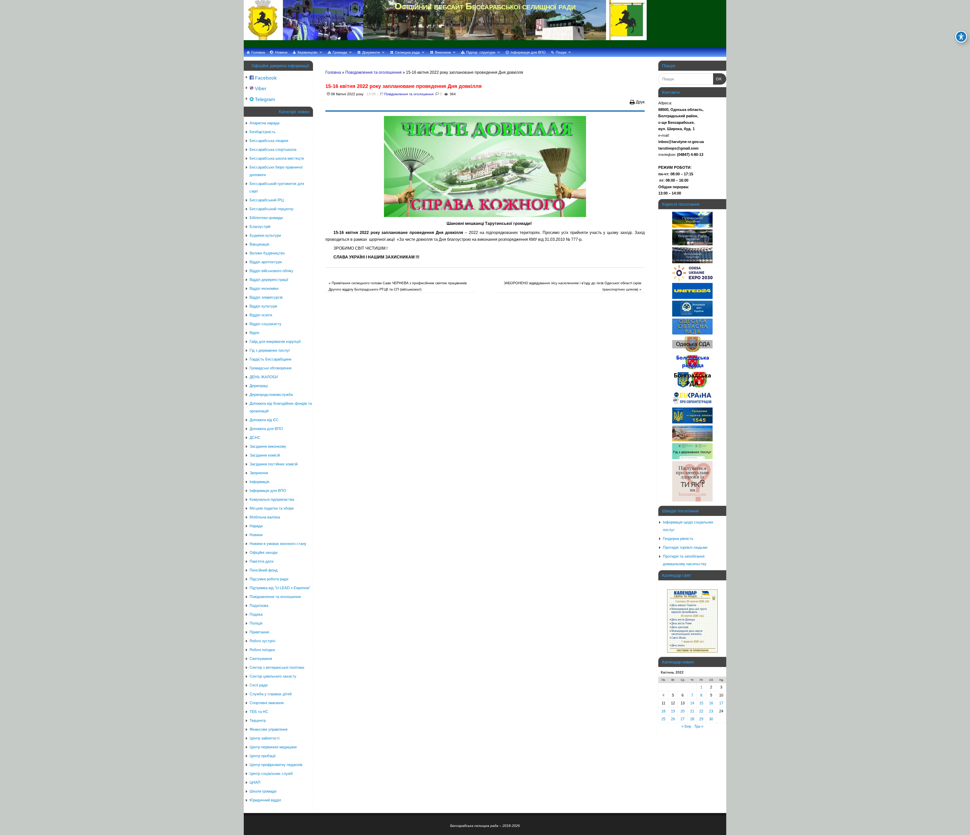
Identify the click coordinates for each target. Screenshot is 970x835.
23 (711, 711)
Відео (254, 332)
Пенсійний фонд (264, 570)
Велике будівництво (267, 253)
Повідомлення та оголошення (373, 72)
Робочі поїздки (262, 650)
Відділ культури (263, 306)
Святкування (261, 658)
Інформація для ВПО (528, 52)
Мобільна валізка (265, 517)
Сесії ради (259, 685)
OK (717, 79)
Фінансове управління (268, 729)
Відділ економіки (264, 288)
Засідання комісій (265, 455)
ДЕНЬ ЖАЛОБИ (264, 377)
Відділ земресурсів (266, 297)
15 (701, 703)
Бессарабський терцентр (271, 209)
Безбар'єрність (263, 132)
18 (663, 711)
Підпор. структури (480, 52)
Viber (260, 88)
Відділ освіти (261, 315)
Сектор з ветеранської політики (277, 667)
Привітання (259, 632)
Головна (258, 52)
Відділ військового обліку (271, 271)
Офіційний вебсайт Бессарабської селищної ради (485, 6)
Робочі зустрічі (262, 641)
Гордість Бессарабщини (270, 359)
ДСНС (255, 437)
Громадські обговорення (271, 368)
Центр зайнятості (264, 738)
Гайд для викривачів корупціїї (275, 341)
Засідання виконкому (268, 446)
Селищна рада (407, 52)
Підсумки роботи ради (269, 579)
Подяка (256, 614)
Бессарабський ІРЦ (267, 200)
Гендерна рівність (678, 538)
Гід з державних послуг (270, 350)
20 (683, 711)
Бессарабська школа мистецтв (277, 158)
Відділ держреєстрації (269, 279)
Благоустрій (260, 226)
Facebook (265, 78)
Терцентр (258, 720)
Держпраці (259, 386)
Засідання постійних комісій (274, 464)
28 (692, 719)
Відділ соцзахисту (265, 324)
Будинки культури (265, 235)
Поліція (256, 623)
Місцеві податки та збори (272, 508)
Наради (256, 526)
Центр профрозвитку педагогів (276, 764)
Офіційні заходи (263, 552)
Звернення (259, 473)
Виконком (443, 52)
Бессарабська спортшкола (273, 149)
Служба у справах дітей (271, 694)
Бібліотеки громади (266, 218)
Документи (371, 52)
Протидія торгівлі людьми (685, 547)
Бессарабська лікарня (269, 140)
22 (701, 711)
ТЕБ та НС (259, 711)
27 (683, 719)
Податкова (259, 605)
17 (721, 703)
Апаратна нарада (264, 123)
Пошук (561, 52)
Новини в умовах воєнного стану (278, 543)
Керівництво (308, 52)
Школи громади (263, 791)
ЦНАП (255, 782)
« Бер (686, 726)
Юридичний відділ (265, 800)
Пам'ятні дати (261, 561)
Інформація (259, 482)
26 (673, 719)
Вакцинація (259, 244)
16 (711, 703)
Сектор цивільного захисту (273, 676)
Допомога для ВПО (266, 428)
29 (701, 719)
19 (673, 711)
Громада (340, 52)
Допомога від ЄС (264, 420)
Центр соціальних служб (271, 773)
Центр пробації (263, 756)
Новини (281, 52)
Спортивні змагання (267, 703)
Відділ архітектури (266, 262)
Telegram (264, 99)
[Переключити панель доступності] (961, 37)
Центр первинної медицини (273, 747)
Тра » (698, 726)
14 (692, 703)
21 (692, 711)
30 (711, 719)
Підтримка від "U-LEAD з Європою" (280, 588)
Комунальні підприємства (272, 499)
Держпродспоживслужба (271, 394)
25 (663, 719)
